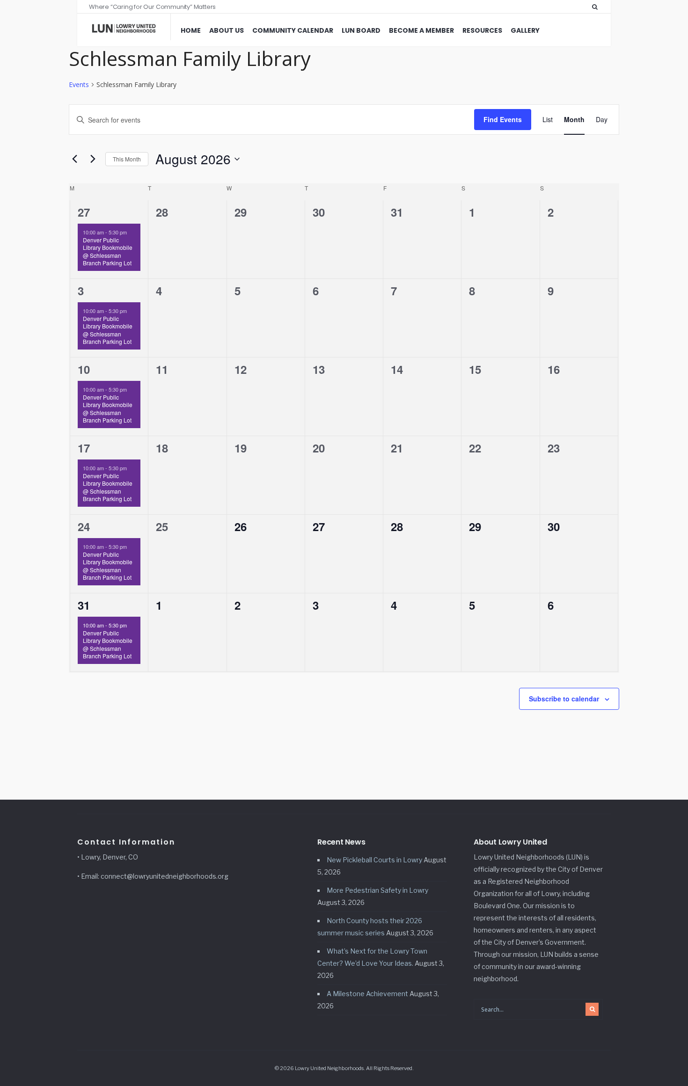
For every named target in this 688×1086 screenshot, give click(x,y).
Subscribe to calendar (564, 698)
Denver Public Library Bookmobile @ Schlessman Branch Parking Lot (107, 251)
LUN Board (361, 30)
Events (79, 84)
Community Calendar (292, 30)
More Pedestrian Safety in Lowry (377, 890)
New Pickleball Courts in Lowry (374, 860)
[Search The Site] (596, 6)
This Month (127, 159)
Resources (482, 30)
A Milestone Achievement (367, 994)
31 (84, 605)
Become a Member (421, 30)
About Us (226, 30)
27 (84, 212)
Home (191, 30)
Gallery (525, 30)
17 (84, 448)
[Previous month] (74, 159)
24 (84, 526)
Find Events (502, 119)
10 (84, 369)
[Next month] (92, 159)
